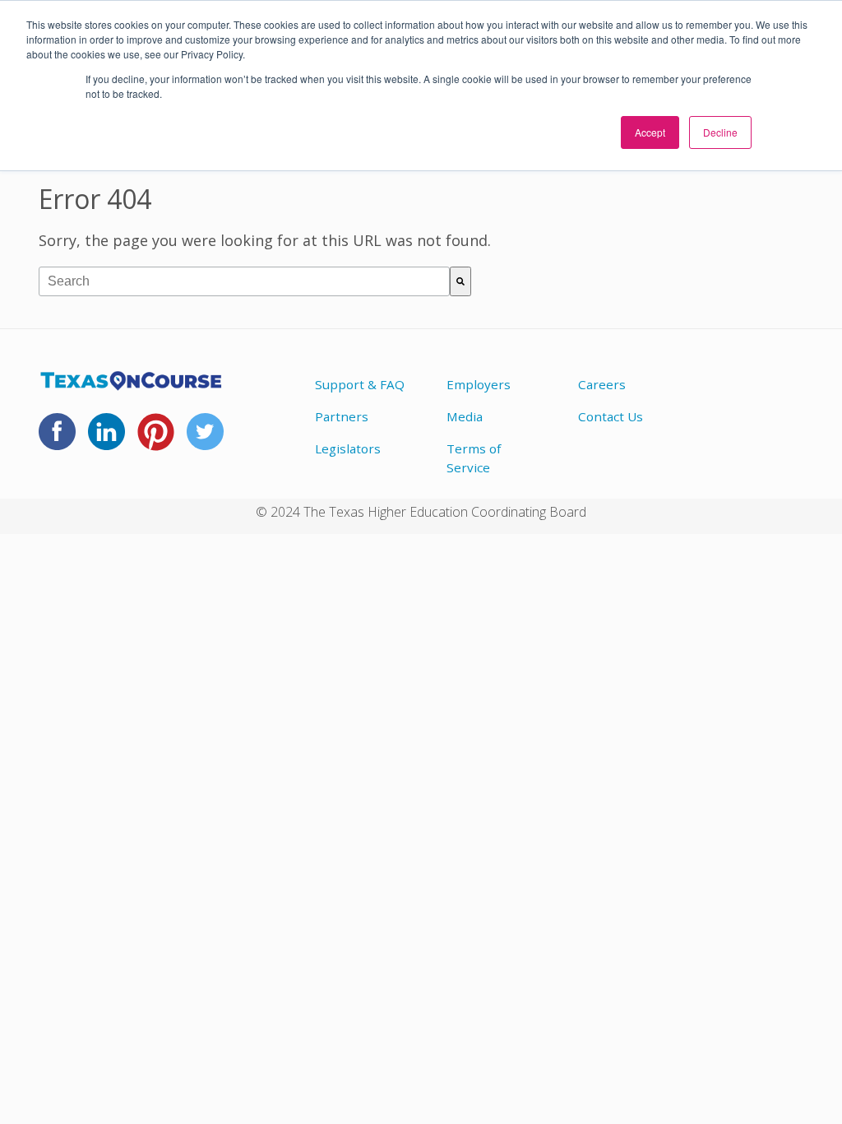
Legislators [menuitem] (348, 448)
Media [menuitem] (464, 416)
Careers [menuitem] (602, 384)
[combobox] (244, 281)
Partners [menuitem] (341, 416)
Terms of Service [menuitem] (473, 458)
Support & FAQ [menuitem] (360, 384)
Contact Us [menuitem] (610, 416)
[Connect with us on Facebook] (57, 440)
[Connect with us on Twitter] (205, 440)
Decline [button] (720, 132)
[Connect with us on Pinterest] (156, 441)
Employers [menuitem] (478, 384)
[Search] (460, 281)
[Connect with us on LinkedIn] (106, 440)
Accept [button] (650, 132)
